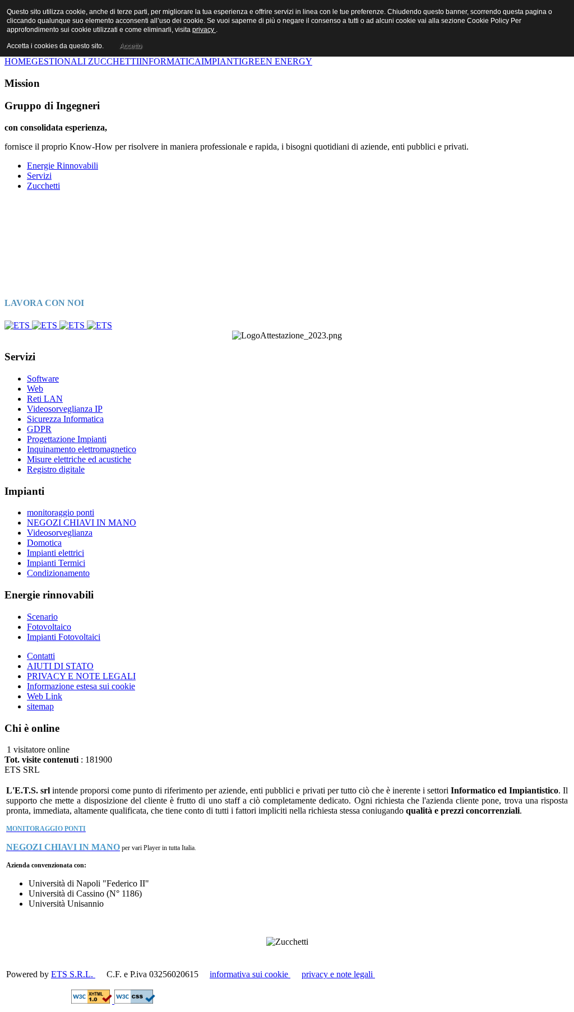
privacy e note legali (338, 974)
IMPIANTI (221, 61)
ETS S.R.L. (73, 974)
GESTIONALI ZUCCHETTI (85, 61)
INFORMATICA (170, 61)
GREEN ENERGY (277, 61)
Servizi (39, 175)
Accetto (130, 46)
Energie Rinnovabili (62, 165)
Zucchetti (43, 186)
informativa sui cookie (250, 974)
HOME (17, 61)
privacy (204, 30)
